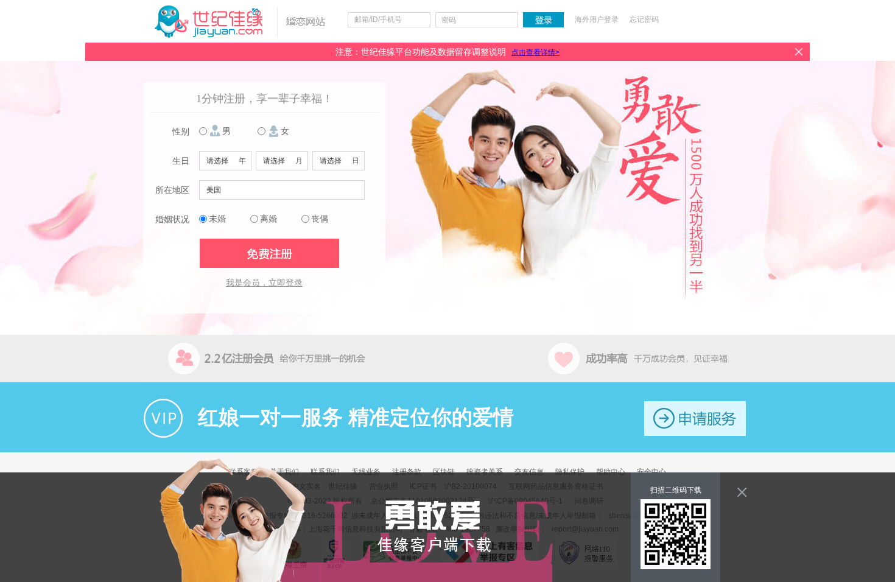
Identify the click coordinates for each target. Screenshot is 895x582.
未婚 (217, 218)
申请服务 (695, 418)
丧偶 (319, 218)
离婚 (268, 218)
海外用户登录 (597, 19)
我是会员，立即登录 (264, 282)
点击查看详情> (535, 52)
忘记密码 (644, 19)
